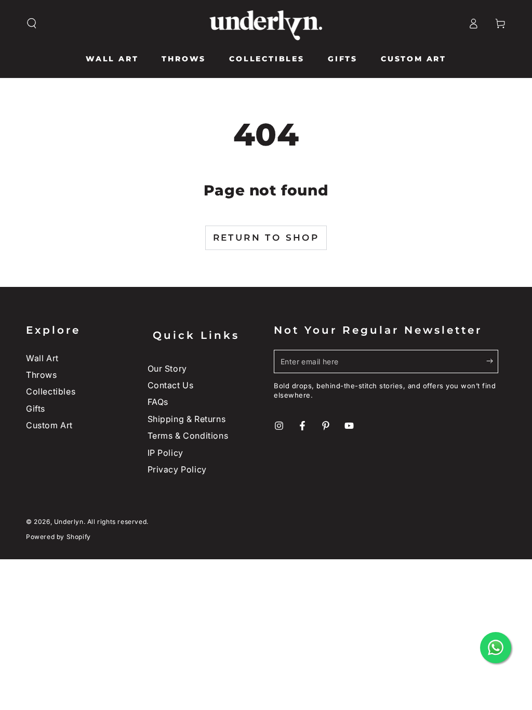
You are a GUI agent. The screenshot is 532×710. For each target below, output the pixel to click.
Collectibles (50, 391)
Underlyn (69, 521)
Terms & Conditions (188, 435)
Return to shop (266, 237)
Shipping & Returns (187, 419)
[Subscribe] (492, 361)
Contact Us (171, 385)
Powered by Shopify (58, 537)
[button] (31, 23)
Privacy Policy (177, 469)
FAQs (158, 402)
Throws (41, 375)
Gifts (35, 408)
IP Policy (165, 453)
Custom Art (49, 425)
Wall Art (42, 358)
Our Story (167, 368)
